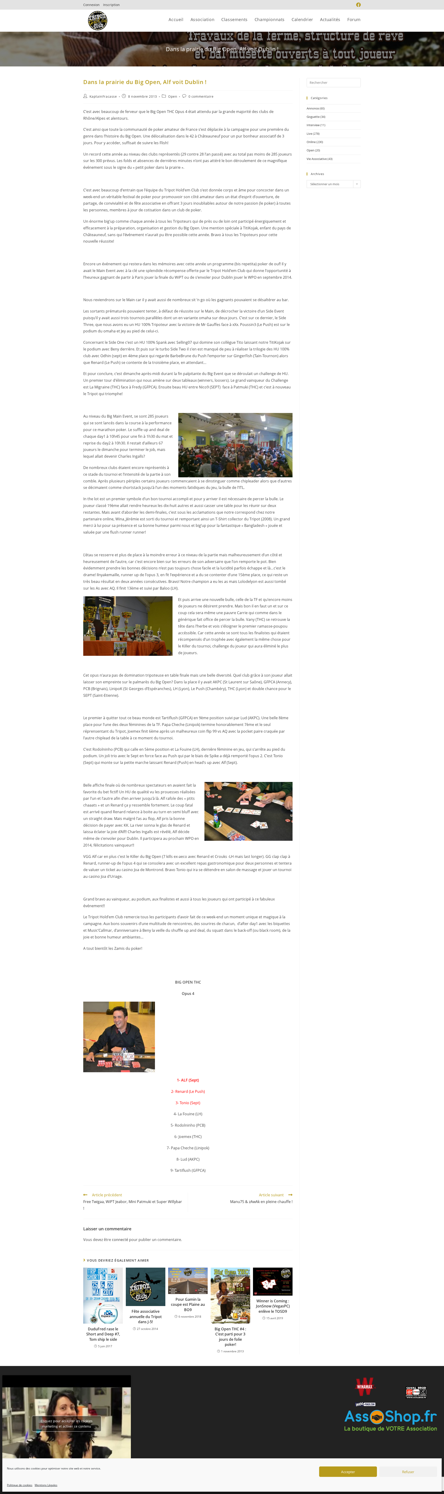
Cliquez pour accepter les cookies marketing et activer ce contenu (66, 1423)
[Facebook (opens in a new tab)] (358, 5)
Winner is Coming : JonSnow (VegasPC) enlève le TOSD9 (273, 1306)
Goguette (313, 117)
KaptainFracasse (103, 96)
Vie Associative (317, 159)
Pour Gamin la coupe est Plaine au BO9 (188, 1304)
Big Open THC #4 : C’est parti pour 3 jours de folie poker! (230, 1336)
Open (172, 96)
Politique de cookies (19, 1485)
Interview (313, 125)
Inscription (111, 5)
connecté (120, 1239)
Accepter (348, 1471)
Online (311, 142)
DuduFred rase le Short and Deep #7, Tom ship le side (103, 1334)
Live (309, 133)
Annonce (313, 108)
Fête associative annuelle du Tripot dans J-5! (146, 1316)
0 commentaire (201, 96)
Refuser (408, 1471)
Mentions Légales (46, 1485)
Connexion (91, 5)
